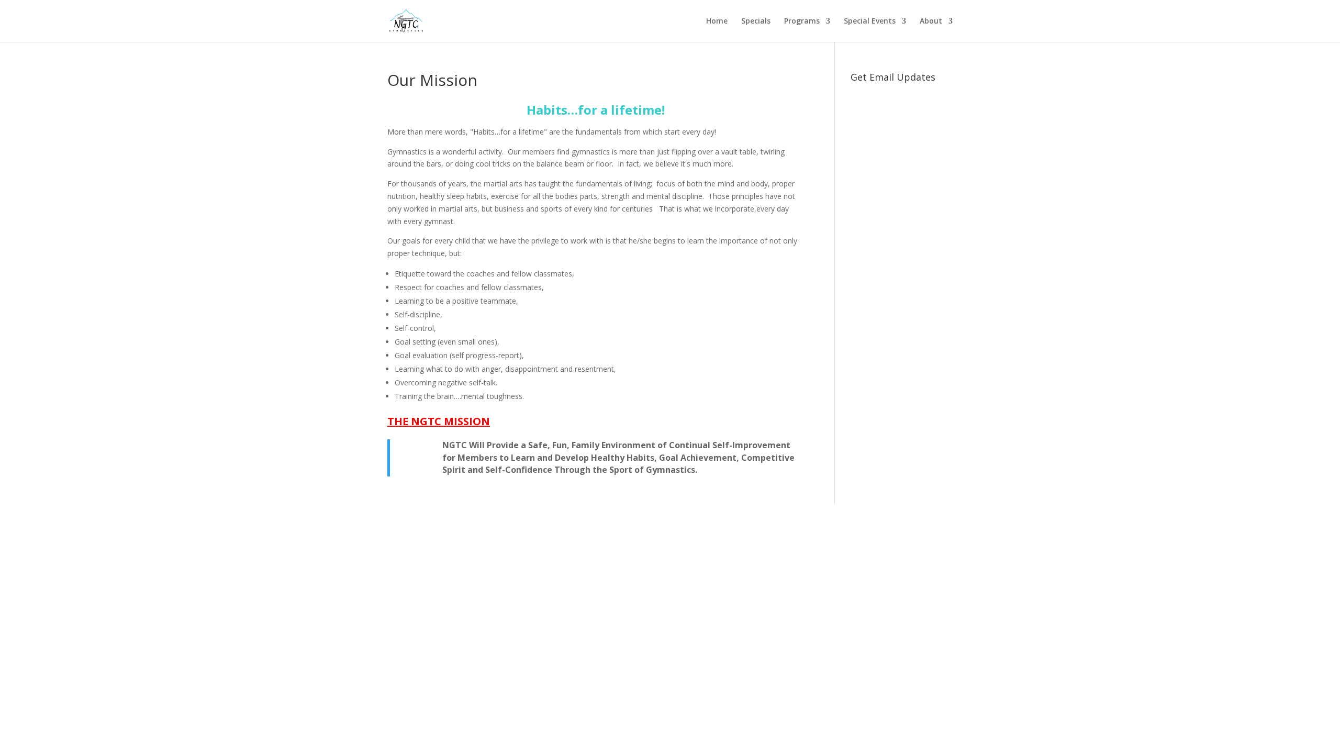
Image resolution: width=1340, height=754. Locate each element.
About (931, 21)
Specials (755, 21)
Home (717, 21)
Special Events (870, 21)
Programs (802, 21)
